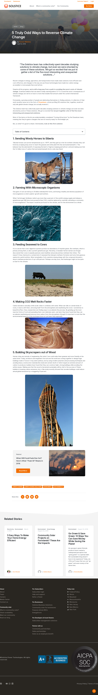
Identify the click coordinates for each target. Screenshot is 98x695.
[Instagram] (10, 684)
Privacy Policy (82, 684)
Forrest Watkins (25, 42)
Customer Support (82, 1)
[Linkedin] (12, 684)
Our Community (63, 6)
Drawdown (42, 102)
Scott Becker (16, 571)
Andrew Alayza (47, 571)
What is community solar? (45, 6)
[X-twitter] (4, 684)
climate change (18, 486)
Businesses (16, 1)
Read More (23, 471)
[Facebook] (1, 684)
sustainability (58, 486)
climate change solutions (32, 486)
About (32, 6)
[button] (82, 131)
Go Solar (89, 6)
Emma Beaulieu (78, 571)
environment (47, 486)
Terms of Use (93, 684)
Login (92, 1)
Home (15, 26)
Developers (7, 1)
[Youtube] (7, 684)
